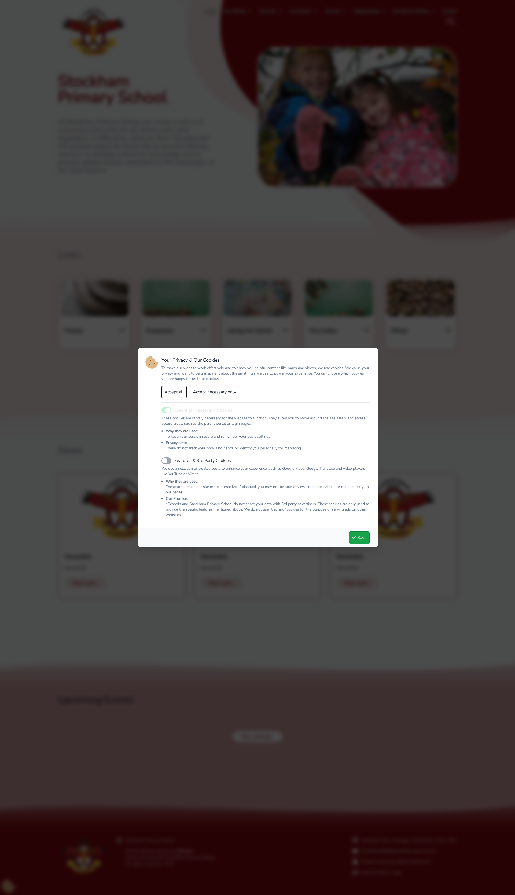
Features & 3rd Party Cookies (202, 461)
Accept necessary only (214, 392)
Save (361, 538)
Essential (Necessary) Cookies (203, 410)
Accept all (174, 392)
